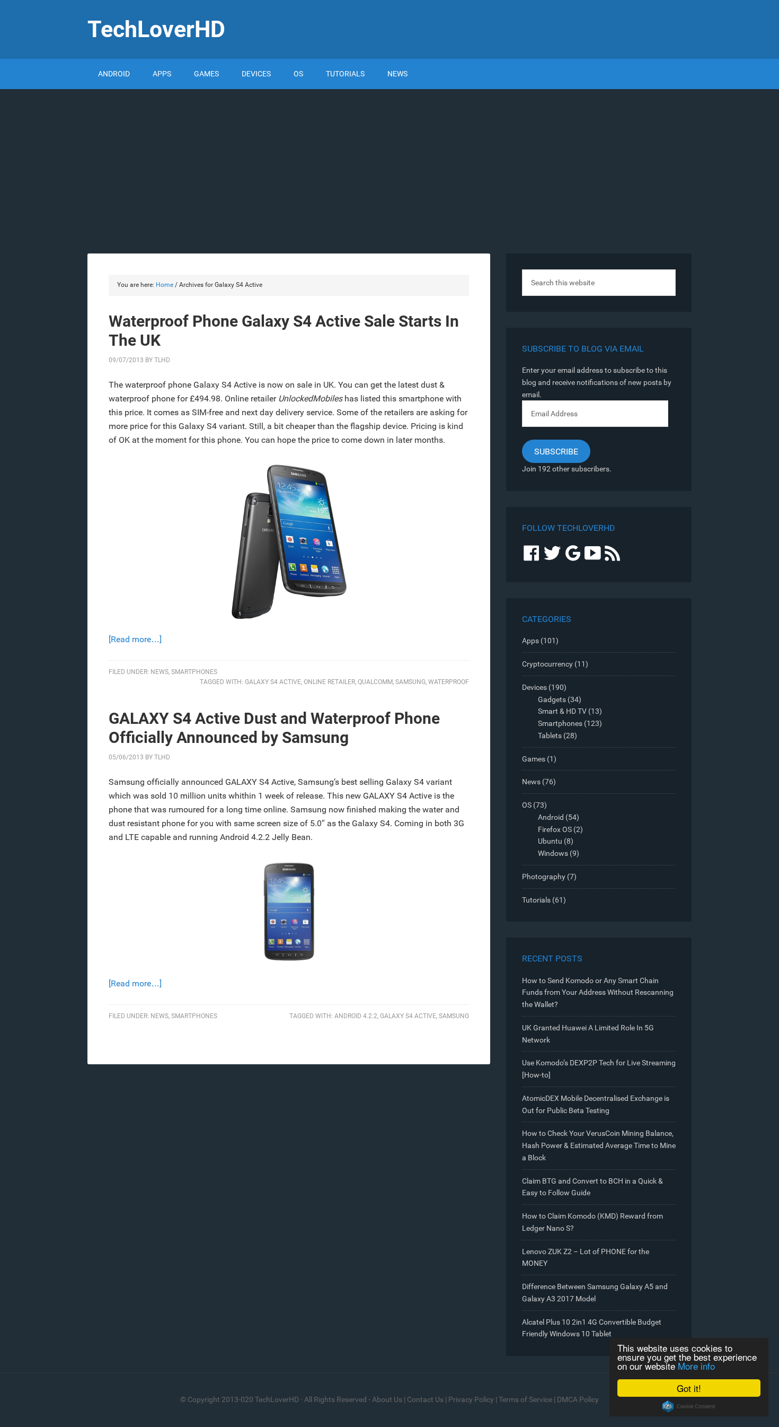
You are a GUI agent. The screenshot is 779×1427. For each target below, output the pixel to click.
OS (527, 805)
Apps (530, 640)
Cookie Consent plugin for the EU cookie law (688, 1406)
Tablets (550, 735)
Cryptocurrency (547, 664)
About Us (387, 1399)
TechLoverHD (156, 29)
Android (551, 817)
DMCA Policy (578, 1399)
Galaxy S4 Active (273, 682)
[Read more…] (135, 639)
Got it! (689, 1388)
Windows (553, 853)
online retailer (329, 682)
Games (533, 759)
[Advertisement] (389, 168)
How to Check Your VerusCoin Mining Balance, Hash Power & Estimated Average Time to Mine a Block (599, 1145)
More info (696, 1365)
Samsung (410, 682)
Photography (543, 876)
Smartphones (194, 672)
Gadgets (552, 699)
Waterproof (448, 682)
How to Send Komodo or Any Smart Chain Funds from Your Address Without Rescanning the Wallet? (598, 992)
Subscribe (556, 452)
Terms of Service (525, 1399)
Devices (534, 687)
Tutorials (536, 900)
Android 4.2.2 (355, 1016)
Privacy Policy (471, 1399)
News (160, 672)
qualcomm (375, 682)
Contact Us (425, 1399)
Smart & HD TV (562, 711)
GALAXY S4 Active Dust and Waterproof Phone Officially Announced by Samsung (274, 728)
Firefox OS (555, 829)
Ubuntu (550, 841)
